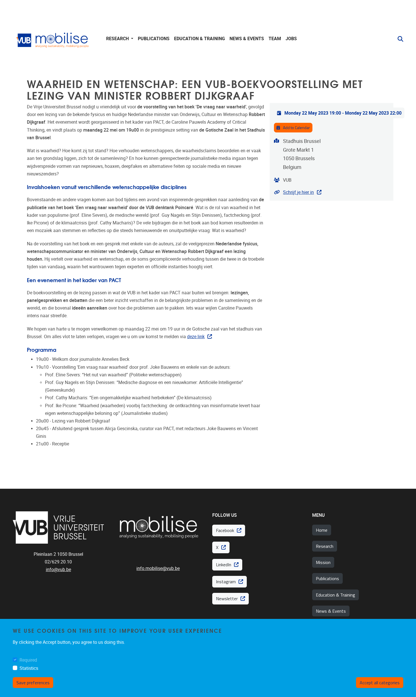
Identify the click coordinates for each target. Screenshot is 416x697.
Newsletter (227, 598)
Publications (154, 38)
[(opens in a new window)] (58, 527)
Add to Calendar (296, 127)
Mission (323, 562)
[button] (398, 39)
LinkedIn (223, 564)
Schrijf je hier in (298, 192)
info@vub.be (58, 569)
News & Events (247, 38)
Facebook (225, 530)
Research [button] (118, 38)
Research (324, 546)
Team (275, 38)
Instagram (226, 581)
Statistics (29, 668)
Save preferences (33, 682)
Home (321, 530)
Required (28, 660)
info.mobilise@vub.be (158, 568)
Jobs (291, 38)
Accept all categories (380, 682)
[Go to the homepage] (54, 39)
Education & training (199, 38)
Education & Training (335, 594)
